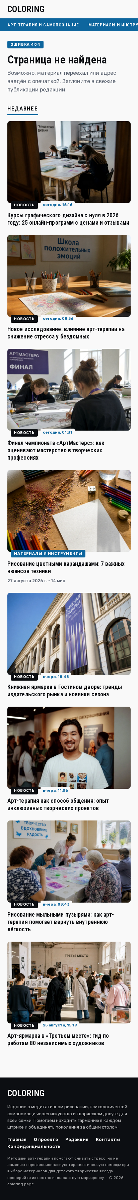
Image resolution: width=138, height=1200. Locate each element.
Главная (16, 1139)
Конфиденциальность (34, 1146)
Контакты (108, 1139)
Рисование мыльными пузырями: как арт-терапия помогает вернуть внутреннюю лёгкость (60, 922)
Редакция (76, 1139)
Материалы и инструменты (48, 553)
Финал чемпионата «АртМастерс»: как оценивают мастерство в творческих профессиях (56, 450)
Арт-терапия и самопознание (43, 24)
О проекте (46, 1139)
